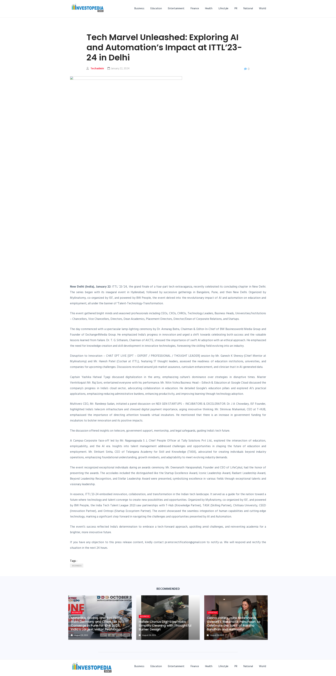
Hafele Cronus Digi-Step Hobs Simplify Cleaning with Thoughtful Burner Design (165, 625)
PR (235, 8)
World (262, 8)
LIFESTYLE (212, 612)
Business (139, 8)
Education (156, 8)
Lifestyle (223, 8)
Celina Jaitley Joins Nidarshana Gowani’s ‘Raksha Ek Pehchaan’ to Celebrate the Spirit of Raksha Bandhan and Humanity (233, 623)
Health (208, 8)
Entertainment (176, 8)
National (248, 8)
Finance (195, 8)
